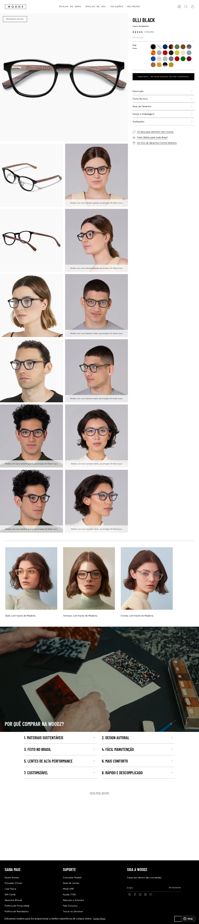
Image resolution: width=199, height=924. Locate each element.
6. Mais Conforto (115, 760)
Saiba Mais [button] (99, 918)
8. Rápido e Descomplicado (122, 772)
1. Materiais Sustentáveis (43, 737)
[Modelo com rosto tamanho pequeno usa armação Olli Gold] (31, 578)
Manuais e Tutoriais (73, 900)
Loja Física (10, 888)
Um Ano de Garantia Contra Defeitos (157, 142)
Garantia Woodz (13, 900)
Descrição (138, 91)
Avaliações (138, 121)
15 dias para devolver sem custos (155, 131)
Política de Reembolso (17, 911)
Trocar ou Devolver (73, 911)
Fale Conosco (70, 905)
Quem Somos (12, 877)
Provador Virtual (15, 19)
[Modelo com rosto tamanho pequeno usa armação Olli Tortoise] (89, 578)
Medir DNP (68, 888)
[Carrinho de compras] (192, 6)
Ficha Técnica (140, 98)
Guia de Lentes (71, 883)
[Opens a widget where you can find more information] (188, 919)
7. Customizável (36, 772)
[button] (116, 6)
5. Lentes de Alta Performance (48, 760)
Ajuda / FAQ (69, 894)
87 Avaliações (149, 32)
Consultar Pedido (72, 877)
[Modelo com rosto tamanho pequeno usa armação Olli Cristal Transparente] (147, 578)
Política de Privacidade (17, 905)
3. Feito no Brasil (37, 749)
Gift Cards (10, 894)
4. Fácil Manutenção (118, 749)
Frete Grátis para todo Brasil (152, 137)
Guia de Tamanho (142, 106)
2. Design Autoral (115, 737)
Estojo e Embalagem (143, 114)
